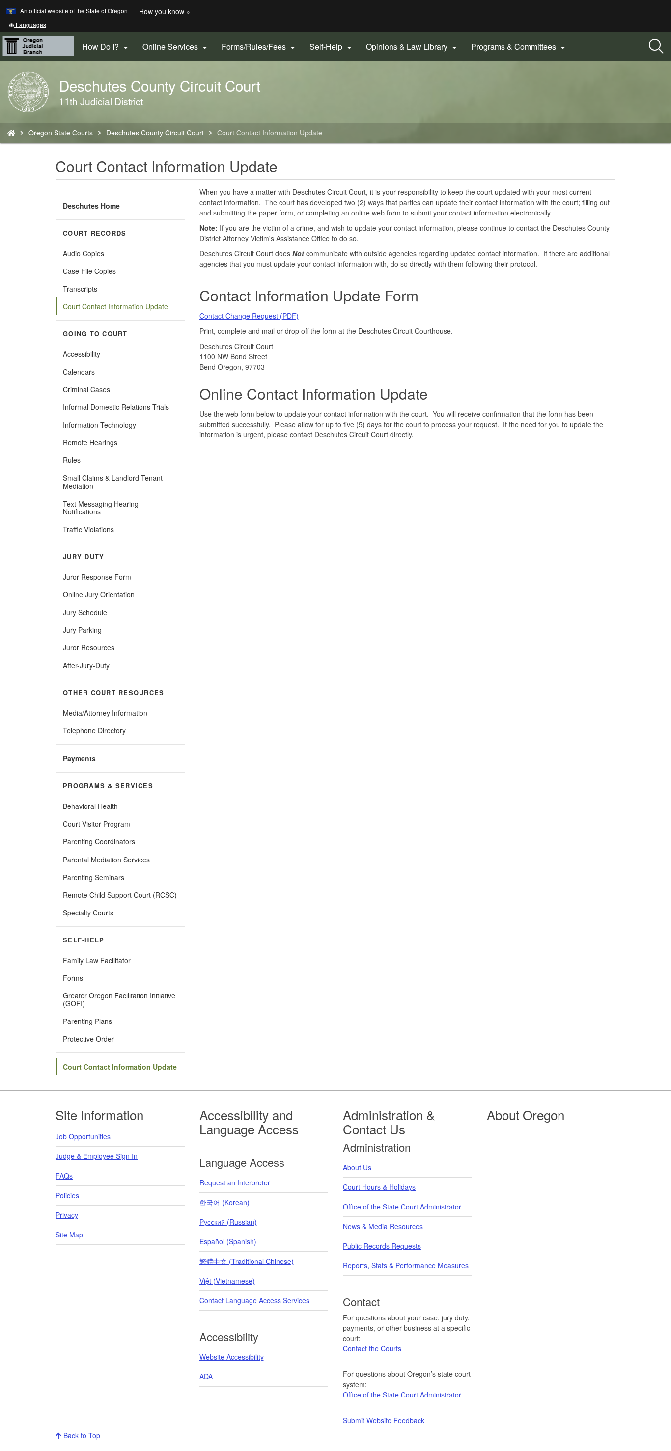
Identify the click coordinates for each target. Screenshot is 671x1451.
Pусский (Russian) (228, 1222)
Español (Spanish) (227, 1241)
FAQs (64, 1176)
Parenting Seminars (93, 877)
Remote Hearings (90, 442)
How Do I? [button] (106, 47)
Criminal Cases (86, 389)
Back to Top (80, 1435)
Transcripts (80, 289)
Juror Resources (88, 647)
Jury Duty (83, 556)
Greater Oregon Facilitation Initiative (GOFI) (119, 999)
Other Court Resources (113, 692)
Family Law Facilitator (97, 960)
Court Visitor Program (96, 824)
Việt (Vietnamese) (227, 1281)
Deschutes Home (91, 206)
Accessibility (81, 354)
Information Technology (99, 425)
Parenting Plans (87, 1021)
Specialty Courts (88, 912)
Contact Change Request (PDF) (249, 316)
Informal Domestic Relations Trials (116, 407)
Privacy (67, 1215)
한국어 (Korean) (224, 1202)
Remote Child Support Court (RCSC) (120, 895)
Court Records (94, 233)
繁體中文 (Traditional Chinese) (246, 1261)
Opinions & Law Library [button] (412, 47)
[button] (27, 24)
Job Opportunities (83, 1136)
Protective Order (88, 1039)
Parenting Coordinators (99, 841)
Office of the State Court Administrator (402, 1206)
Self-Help (83, 940)
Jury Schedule (85, 612)
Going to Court (95, 333)
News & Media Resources (383, 1226)
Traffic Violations (88, 529)
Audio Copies (83, 253)
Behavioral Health (90, 806)
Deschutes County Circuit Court (155, 132)
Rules (72, 460)
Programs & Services (108, 785)
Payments (79, 758)
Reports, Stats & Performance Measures (406, 1265)
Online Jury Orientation (99, 594)
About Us (357, 1167)
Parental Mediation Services (106, 859)
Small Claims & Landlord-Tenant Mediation (113, 481)
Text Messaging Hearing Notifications (101, 507)
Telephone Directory (94, 730)
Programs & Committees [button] (519, 47)
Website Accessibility (231, 1357)
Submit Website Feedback (383, 1420)
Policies (67, 1195)
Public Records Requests (382, 1246)
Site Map (69, 1234)
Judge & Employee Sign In (97, 1156)
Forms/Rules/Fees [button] (260, 47)
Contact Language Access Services (254, 1300)
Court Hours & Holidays (379, 1187)
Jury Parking (95, 631)
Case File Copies (89, 271)
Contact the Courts (372, 1348)
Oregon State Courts (60, 132)
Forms (73, 978)
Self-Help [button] (331, 47)
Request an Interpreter (234, 1182)
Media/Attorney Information (105, 713)
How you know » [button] (164, 11)
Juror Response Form (97, 577)
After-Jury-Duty (86, 665)
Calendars (79, 371)
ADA (206, 1376)
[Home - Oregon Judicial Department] (11, 132)
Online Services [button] (176, 47)
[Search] (656, 46)
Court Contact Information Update (115, 306)
